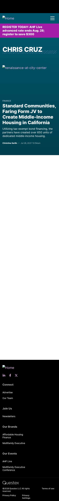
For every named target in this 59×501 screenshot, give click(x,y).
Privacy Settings (26, 496)
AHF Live (7, 461)
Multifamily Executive (13, 443)
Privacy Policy (9, 495)
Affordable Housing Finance (12, 436)
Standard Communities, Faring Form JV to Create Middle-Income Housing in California (29, 114)
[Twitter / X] (17, 375)
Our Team (7, 398)
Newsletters (8, 416)
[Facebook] (11, 375)
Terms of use (48, 488)
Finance (6, 101)
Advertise (7, 392)
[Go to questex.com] (10, 482)
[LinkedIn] (4, 375)
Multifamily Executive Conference (13, 468)
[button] (52, 18)
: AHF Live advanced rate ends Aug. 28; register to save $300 (23, 30)
